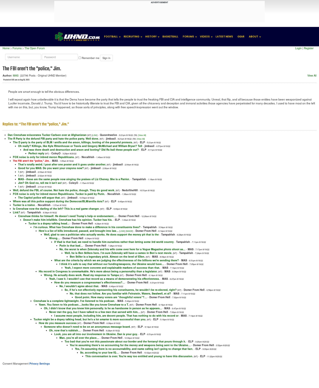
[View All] (142, 135)
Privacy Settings (39, 363)
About (253, 36)
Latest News (224, 36)
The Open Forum (35, 48)
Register (309, 48)
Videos (205, 36)
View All (311, 75)
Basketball (170, 36)
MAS (15, 75)
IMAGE (129, 231)
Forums (188, 36)
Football (111, 36)
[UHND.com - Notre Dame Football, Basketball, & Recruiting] (77, 36)
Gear (240, 36)
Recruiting (131, 36)
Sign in (106, 58)
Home (6, 48)
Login (298, 48)
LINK (94, 135)
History (151, 36)
